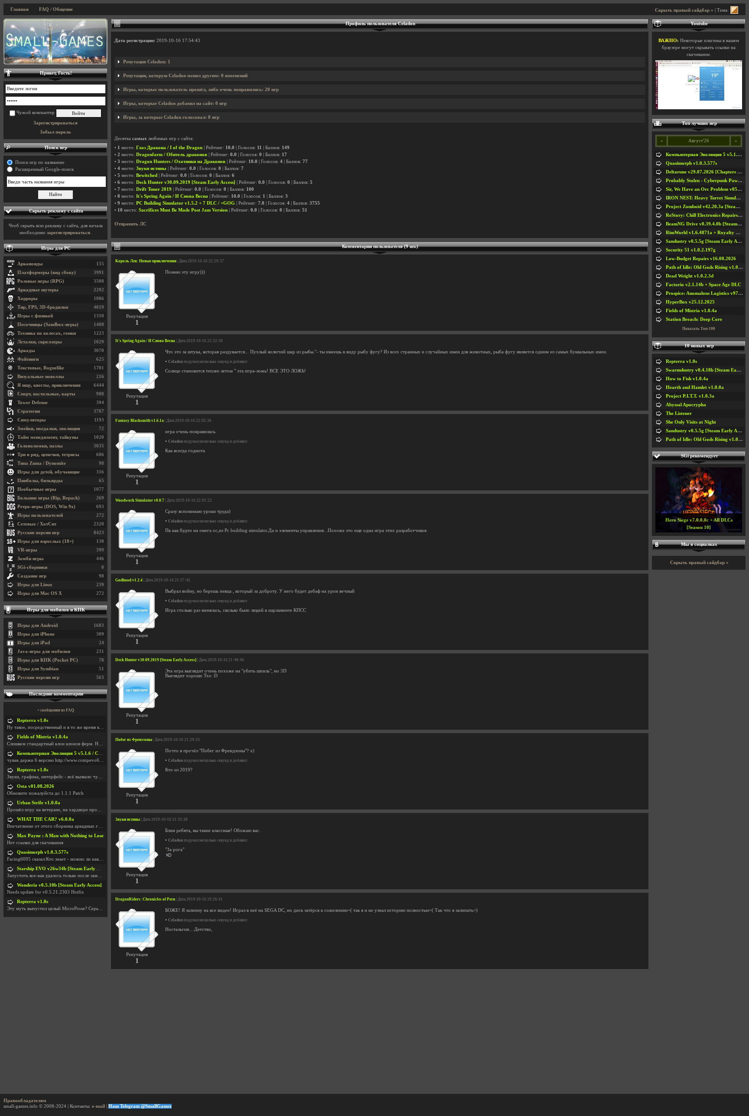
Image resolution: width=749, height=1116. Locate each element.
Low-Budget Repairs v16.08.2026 (701, 258)
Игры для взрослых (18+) (45, 541)
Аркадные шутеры (38, 289)
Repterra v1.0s (32, 720)
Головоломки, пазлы (40, 446)
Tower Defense (32, 402)
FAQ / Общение (56, 9)
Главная (19, 9)
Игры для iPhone (36, 634)
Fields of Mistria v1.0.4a (42, 736)
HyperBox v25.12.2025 (690, 302)
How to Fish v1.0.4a (687, 378)
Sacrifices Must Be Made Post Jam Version (183, 210)
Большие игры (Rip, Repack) (48, 498)
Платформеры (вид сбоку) (46, 272)
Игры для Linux (34, 584)
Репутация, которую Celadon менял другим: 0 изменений (185, 75)
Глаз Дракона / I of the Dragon (169, 147)
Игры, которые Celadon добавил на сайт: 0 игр (175, 103)
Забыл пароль (55, 132)
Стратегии (28, 411)
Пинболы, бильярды (40, 480)
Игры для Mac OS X (39, 593)
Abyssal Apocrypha (686, 404)
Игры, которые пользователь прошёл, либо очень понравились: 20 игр (201, 89)
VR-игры (27, 550)
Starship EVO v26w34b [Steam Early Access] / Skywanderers (81, 868)
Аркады (26, 350)
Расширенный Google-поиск (44, 169)
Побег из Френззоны (133, 739)
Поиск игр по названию (39, 162)
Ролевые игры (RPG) (40, 281)
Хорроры (27, 298)
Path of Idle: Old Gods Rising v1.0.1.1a (707, 267)
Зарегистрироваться (55, 123)
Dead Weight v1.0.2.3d (689, 276)
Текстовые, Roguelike (40, 367)
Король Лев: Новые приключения (145, 261)
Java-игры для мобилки (43, 651)
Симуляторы (31, 420)
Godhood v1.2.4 (129, 580)
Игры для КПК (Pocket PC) (47, 660)
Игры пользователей (40, 515)
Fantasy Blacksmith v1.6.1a (139, 420)
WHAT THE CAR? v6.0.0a (45, 819)
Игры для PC (56, 248)
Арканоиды (30, 263)
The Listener (679, 413)
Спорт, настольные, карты (46, 394)
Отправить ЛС (130, 224)
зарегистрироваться (68, 232)
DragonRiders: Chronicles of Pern (145, 899)
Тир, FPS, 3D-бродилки (42, 307)
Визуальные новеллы (40, 376)
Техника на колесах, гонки (46, 333)
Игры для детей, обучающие (48, 472)
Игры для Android (37, 625)
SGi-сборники (32, 567)
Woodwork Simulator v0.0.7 (139, 500)
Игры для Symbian (38, 668)
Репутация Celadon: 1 (146, 61)
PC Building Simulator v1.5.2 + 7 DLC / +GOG (185, 203)
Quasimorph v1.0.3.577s (42, 852)
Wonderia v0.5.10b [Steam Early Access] (59, 885)
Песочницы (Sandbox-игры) (47, 324)
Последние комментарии (56, 694)
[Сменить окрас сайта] (734, 10)
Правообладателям (24, 1100)
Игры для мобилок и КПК (56, 609)
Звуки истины (151, 168)
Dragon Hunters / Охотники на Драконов (180, 161)
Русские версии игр (38, 532)
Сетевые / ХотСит (36, 524)
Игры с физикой (35, 315)
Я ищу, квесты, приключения (49, 385)
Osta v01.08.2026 (35, 786)
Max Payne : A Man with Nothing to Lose (60, 835)
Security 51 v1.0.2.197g (691, 250)
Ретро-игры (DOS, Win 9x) (46, 506)
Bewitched (146, 175)
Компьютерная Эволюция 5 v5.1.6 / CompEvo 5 (68, 753)
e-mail (98, 1106)
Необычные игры (36, 489)
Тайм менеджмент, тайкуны (47, 437)
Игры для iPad (33, 642)
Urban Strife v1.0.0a (38, 802)
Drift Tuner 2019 (154, 189)
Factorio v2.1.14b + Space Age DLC (703, 284)
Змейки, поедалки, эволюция (48, 428)
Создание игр (31, 576)
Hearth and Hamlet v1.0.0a (695, 387)
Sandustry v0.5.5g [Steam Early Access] (707, 241)
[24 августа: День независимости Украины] (55, 42)
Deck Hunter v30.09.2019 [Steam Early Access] (185, 182)
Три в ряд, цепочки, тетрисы (48, 454)
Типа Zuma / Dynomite (41, 463)
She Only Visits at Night (691, 422)
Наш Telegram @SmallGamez (140, 1106)
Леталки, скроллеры (39, 341)
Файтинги (28, 359)
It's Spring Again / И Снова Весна (172, 196)
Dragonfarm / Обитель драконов (171, 154)
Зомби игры (30, 558)
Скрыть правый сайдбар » (684, 10)
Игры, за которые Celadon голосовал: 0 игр (171, 117)
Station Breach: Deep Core (694, 319)
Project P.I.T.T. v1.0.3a (690, 396)
